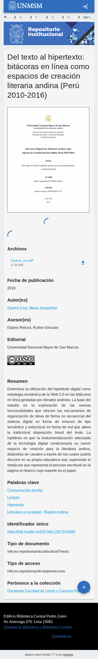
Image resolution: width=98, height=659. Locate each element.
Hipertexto (15, 505)
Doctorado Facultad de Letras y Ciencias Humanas (70, 17)
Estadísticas (62, 636)
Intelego (68, 654)
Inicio (9, 17)
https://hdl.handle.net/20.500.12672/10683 (41, 532)
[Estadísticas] (85, 6)
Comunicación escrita (24, 490)
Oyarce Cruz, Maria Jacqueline (32, 308)
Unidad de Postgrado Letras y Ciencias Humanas (55, 17)
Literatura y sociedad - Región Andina (37, 512)
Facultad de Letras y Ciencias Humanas (39, 17)
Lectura (13, 497)
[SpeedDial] (83, 587)
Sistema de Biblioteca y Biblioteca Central (38, 627)
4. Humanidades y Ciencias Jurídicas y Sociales (23, 17)
